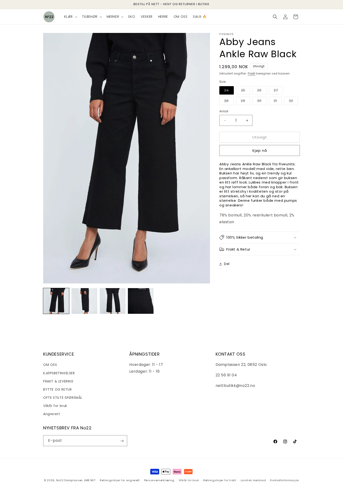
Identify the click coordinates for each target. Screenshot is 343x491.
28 (229, 101)
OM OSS (50, 364)
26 (261, 91)
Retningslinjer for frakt (219, 480)
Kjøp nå (259, 150)
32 (293, 101)
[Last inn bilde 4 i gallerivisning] (141, 301)
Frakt (252, 73)
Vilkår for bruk (55, 405)
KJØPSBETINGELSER (59, 373)
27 (278, 91)
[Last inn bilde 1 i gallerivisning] (56, 301)
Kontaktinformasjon (284, 480)
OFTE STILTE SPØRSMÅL (62, 397)
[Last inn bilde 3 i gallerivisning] (113, 301)
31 (278, 101)
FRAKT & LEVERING (58, 381)
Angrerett (51, 414)
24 (229, 91)
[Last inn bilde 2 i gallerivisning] (84, 301)
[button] (70, 16)
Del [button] (227, 263)
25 (245, 91)
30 (261, 101)
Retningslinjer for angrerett (120, 480)
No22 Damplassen (69, 480)
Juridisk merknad (253, 480)
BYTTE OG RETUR (57, 389)
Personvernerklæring (159, 480)
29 (245, 101)
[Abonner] (122, 440)
